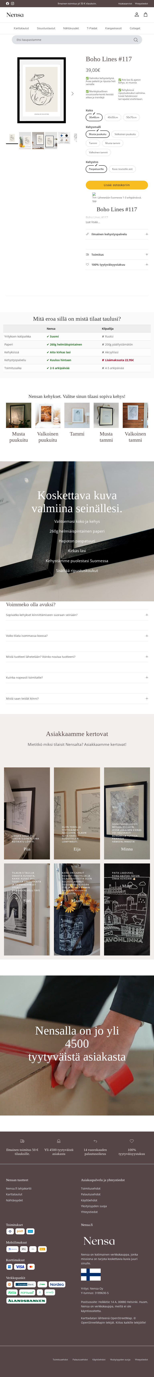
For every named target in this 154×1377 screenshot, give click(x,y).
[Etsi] (135, 39)
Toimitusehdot (90, 1188)
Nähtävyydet (71, 28)
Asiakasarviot (125, 3)
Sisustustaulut (46, 28)
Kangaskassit (113, 28)
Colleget (135, 28)
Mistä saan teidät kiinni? (22, 698)
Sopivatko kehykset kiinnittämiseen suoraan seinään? (41, 615)
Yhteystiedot (141, 3)
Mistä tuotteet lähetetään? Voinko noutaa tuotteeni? (40, 657)
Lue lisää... (93, 222)
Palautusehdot (90, 1194)
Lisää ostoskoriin (117, 185)
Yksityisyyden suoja (94, 1206)
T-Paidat (92, 28)
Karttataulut (21, 28)
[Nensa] (15, 14)
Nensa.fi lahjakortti (18, 1188)
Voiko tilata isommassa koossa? (27, 636)
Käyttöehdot (89, 1200)
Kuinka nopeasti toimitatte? (24, 677)
